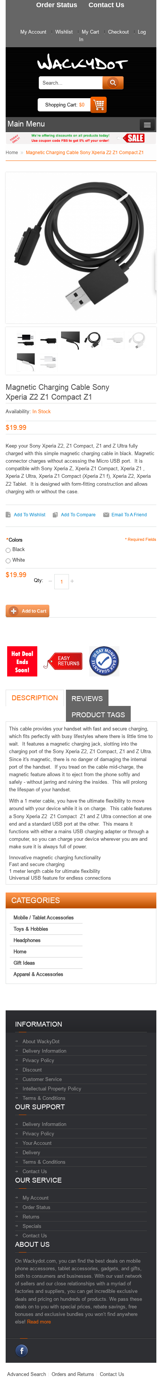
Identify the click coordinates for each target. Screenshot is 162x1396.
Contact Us (35, 1171)
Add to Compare (78, 514)
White (18, 560)
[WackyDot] (81, 58)
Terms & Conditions (44, 1098)
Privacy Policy (38, 1060)
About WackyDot (41, 1041)
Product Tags (98, 715)
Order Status (36, 1207)
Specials (32, 1226)
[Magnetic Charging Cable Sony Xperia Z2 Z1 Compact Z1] (26, 340)
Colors (14, 540)
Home (12, 152)
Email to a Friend (129, 514)
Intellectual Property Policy (52, 1089)
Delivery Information (44, 1051)
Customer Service (42, 1079)
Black (18, 549)
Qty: (38, 580)
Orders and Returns (73, 1374)
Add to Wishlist (29, 514)
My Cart (90, 32)
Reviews (87, 699)
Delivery (31, 1152)
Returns (31, 1217)
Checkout (118, 32)
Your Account (37, 1143)
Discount (32, 1070)
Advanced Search (26, 1374)
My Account (33, 32)
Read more (39, 1322)
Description (35, 698)
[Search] (113, 82)
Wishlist (64, 32)
